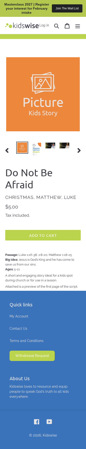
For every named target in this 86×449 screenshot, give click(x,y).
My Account (19, 316)
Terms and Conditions (26, 341)
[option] (22, 147)
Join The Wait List (67, 8)
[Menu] (77, 25)
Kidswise (50, 435)
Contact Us (18, 328)
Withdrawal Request (32, 356)
